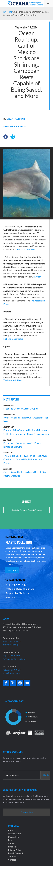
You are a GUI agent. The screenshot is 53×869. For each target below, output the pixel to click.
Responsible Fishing (14, 126)
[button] (5, 136)
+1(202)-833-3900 (11, 641)
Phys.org (37, 276)
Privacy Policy (14, 850)
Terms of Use (14, 856)
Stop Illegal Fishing (15, 584)
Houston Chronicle (26, 249)
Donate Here (27, 812)
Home (5, 12)
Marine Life (13, 836)
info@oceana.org (10, 644)
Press (10, 830)
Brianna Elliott (16, 118)
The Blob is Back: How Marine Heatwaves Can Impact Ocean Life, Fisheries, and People (25, 459)
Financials (13, 846)
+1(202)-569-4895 (11, 655)
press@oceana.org (11, 673)
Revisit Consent (15, 853)
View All (9, 597)
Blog (10, 12)
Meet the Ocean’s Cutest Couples (20, 408)
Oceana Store (14, 833)
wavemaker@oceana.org (14, 658)
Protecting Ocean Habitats (19, 588)
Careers (11, 843)
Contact (12, 859)
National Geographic (13, 338)
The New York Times (12, 380)
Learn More (12, 570)
